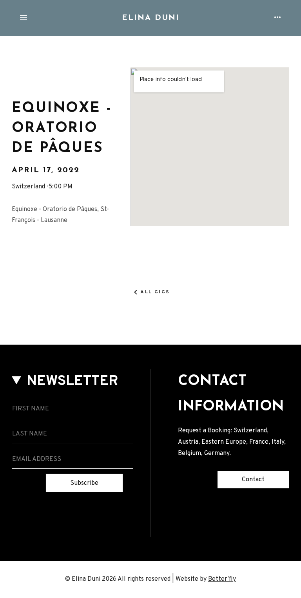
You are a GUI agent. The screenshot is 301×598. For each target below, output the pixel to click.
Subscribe (84, 483)
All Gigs (155, 292)
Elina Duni (151, 18)
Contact (253, 480)
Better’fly (222, 579)
